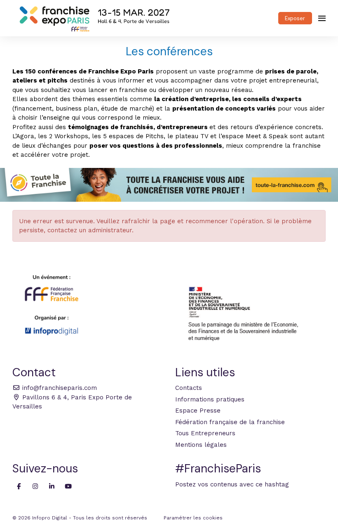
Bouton (169, 185)
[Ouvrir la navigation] (322, 18)
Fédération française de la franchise (230, 422)
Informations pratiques (209, 399)
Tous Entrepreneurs (205, 433)
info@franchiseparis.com (58, 388)
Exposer (295, 18)
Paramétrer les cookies (193, 518)
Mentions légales (201, 444)
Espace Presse (198, 410)
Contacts (188, 388)
